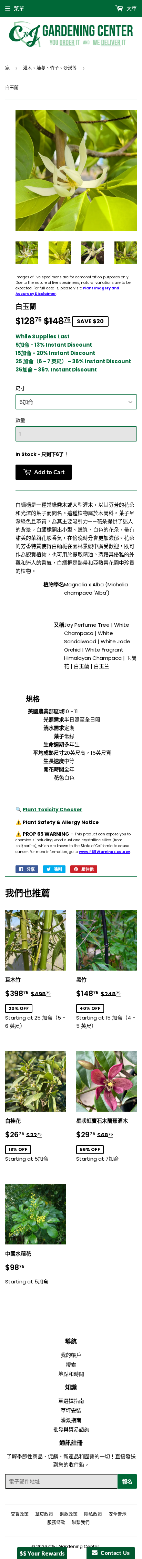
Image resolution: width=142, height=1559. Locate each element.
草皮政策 (44, 1514)
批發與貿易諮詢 (71, 1429)
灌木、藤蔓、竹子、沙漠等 (50, 67)
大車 (131, 8)
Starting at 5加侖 (35, 1140)
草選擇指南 (71, 1400)
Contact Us (114, 1553)
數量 (20, 420)
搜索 (71, 1364)
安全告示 (117, 1514)
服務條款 (56, 1522)
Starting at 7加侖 (106, 1140)
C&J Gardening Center (73, 1546)
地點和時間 (71, 1374)
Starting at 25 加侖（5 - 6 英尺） (35, 1003)
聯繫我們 (81, 1522)
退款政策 (69, 1514)
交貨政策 (20, 1514)
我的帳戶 (71, 1355)
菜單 (19, 8)
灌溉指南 (71, 1420)
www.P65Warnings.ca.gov (104, 851)
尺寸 (20, 388)
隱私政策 (93, 1514)
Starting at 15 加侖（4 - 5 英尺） (106, 1003)
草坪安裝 (71, 1410)
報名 (127, 1481)
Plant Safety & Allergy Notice (61, 822)
